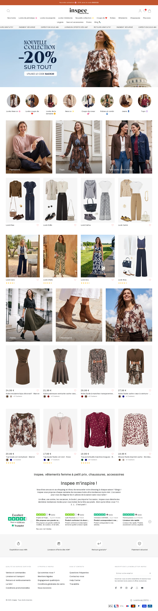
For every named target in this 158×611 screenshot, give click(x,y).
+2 (17, 396)
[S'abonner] (150, 573)
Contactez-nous (77, 576)
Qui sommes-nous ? (46, 573)
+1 (17, 460)
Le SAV (9, 584)
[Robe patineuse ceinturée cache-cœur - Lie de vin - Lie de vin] (48, 396)
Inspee (14, 600)
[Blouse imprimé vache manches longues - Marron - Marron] (119, 459)
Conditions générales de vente (51, 584)
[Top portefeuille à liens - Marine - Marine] (86, 459)
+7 (55, 460)
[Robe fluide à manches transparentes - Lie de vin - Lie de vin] (82, 396)
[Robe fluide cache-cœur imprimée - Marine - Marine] (123, 396)
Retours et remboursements (18, 580)
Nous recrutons (44, 588)
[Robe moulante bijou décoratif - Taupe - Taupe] (11, 396)
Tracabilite (74, 584)
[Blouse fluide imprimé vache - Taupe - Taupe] (123, 459)
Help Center (75, 580)
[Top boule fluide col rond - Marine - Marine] (44, 459)
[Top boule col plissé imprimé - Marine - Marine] (11, 459)
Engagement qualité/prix (49, 580)
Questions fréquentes (79, 573)
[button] (8, 11)
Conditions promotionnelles (18, 588)
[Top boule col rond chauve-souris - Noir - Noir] (48, 459)
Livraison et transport (15, 576)
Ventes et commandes (15, 573)
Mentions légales (45, 576)
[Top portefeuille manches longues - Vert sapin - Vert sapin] (82, 459)
